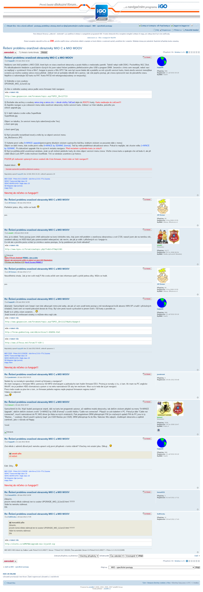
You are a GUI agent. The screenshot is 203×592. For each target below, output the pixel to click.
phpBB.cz (107, 588)
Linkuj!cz (152, 26)
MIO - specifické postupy (102, 26)
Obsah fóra (11, 26)
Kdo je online (9, 574)
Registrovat (166, 30)
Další (196, 556)
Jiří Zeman (12, 203)
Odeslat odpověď (9, 51)
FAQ (157, 30)
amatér (10, 233)
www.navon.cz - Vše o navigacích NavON (101, 37)
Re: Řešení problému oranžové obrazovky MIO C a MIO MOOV (36, 199)
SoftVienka (12, 517)
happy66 (11, 61)
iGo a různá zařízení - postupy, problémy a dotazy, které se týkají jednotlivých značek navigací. (54, 26)
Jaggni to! (185, 26)
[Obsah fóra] (5, 3)
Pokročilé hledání (192, 30)
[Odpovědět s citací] (147, 57)
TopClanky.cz (164, 26)
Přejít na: (104, 567)
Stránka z (179, 52)
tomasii (11, 405)
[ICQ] (158, 430)
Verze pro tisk (191, 25)
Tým (144, 583)
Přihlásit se (178, 30)
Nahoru (198, 195)
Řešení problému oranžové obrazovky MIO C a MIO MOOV (42, 48)
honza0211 (12, 495)
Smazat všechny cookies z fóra (158, 583)
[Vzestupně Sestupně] (134, 556)
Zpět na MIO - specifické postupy (17, 567)
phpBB (91, 587)
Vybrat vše (14, 92)
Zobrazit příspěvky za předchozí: (66, 556)
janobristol (12, 377)
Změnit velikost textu (196, 25)
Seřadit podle (104, 556)
